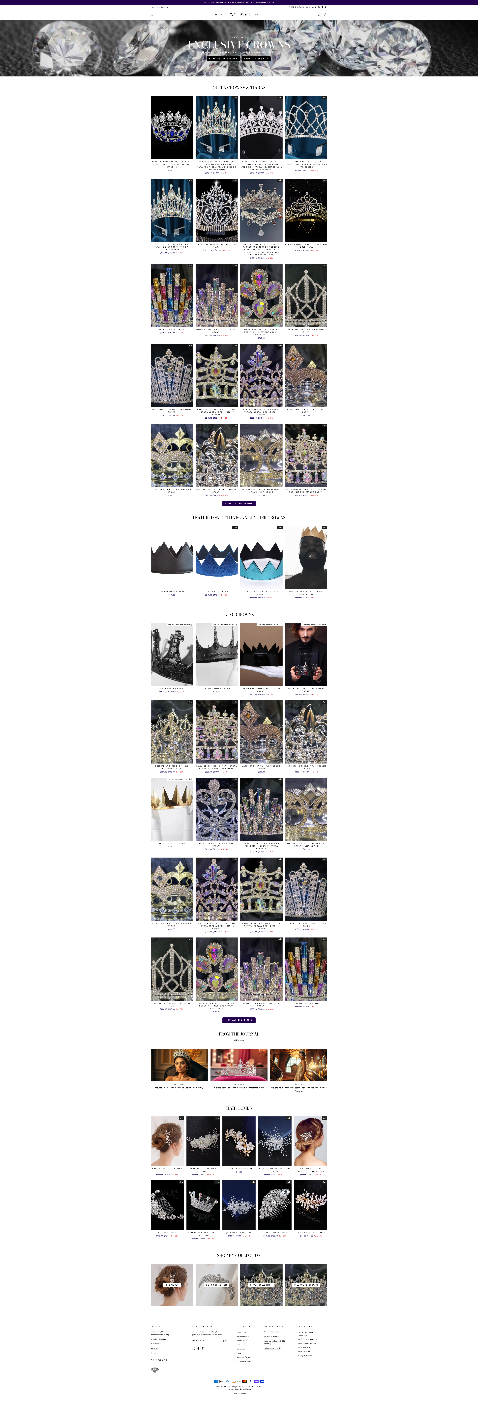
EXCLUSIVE (239, 15)
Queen (219, 14)
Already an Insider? (239, 711)
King (258, 14)
